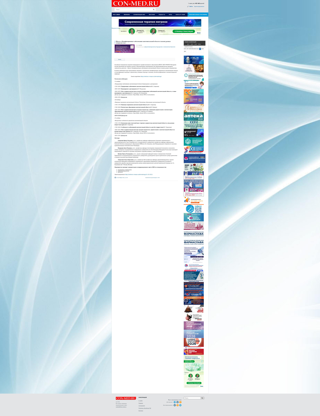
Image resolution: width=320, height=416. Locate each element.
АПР (187, 49)
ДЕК (185, 51)
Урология (172, 47)
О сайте (140, 400)
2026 (199, 44)
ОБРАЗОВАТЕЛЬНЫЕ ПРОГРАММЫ (198, 14)
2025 (195, 44)
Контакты (141, 410)
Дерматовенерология (150, 47)
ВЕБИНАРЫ (127, 14)
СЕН (197, 49)
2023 (188, 44)
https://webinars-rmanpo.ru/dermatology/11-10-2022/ (139, 174)
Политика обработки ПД (145, 408)
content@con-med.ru (121, 407)
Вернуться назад (116, 28)
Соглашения (142, 405)
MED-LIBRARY (116, 14)
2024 (192, 44)
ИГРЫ (170, 14)
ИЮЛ (195, 49)
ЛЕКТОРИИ (152, 14)
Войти (191, 6)
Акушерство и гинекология (163, 47)
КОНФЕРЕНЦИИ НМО (139, 14)
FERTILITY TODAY (180, 14)
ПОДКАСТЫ (162, 14)
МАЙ (190, 49)
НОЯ (203, 49)
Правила (141, 403)
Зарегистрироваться (199, 6)
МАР (185, 49)
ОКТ (200, 49)
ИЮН (192, 49)
